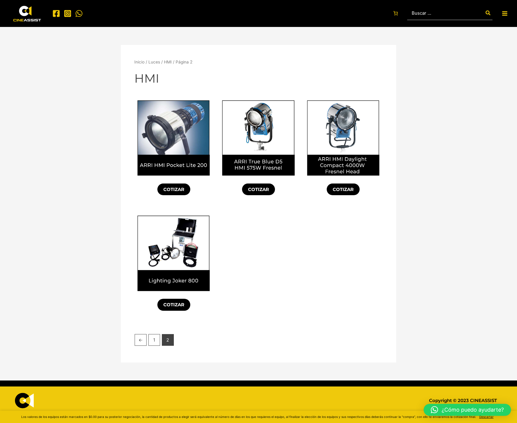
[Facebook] (56, 13)
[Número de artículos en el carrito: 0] (395, 13)
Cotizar (173, 189)
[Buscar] (488, 13)
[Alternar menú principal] (504, 13)
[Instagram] (68, 13)
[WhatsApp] (79, 13)
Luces (154, 62)
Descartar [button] (486, 417)
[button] (467, 410)
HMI (168, 62)
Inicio (139, 62)
